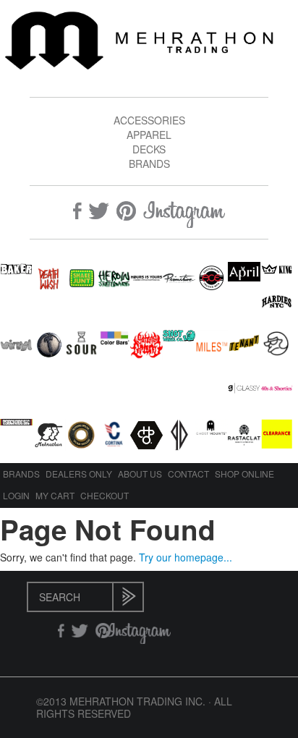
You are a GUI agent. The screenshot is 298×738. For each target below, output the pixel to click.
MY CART (54, 495)
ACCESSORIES (149, 120)
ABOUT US (140, 473)
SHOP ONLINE (244, 473)
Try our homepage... (185, 557)
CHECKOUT (104, 495)
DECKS (149, 149)
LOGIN (16, 495)
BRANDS (149, 163)
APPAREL (149, 134)
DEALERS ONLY (79, 473)
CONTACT (188, 473)
